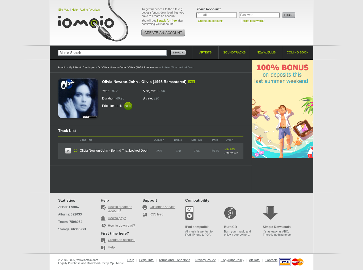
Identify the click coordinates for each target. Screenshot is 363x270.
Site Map (63, 9)
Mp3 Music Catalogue (82, 67)
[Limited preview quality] (68, 150)
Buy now (230, 148)
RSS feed (156, 214)
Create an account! (210, 20)
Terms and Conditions (174, 260)
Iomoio (62, 67)
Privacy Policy (205, 260)
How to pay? (117, 218)
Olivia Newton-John (114, 67)
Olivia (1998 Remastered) (143, 67)
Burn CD (230, 227)
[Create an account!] (163, 32)
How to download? (121, 225)
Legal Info (146, 260)
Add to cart (231, 152)
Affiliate (254, 260)
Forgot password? (252, 20)
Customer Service (162, 207)
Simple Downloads (277, 227)
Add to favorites (90, 9)
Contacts (271, 260)
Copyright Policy (232, 260)
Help (75, 9)
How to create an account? (120, 209)
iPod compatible (197, 227)
